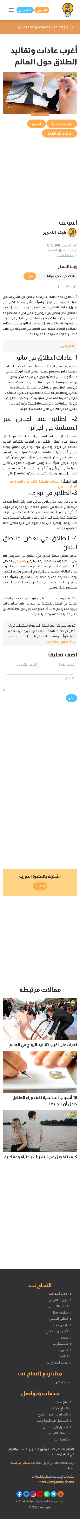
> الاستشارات (62, 1344)
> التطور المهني (60, 1319)
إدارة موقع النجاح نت (61, 641)
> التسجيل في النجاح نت (54, 1421)
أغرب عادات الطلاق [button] (59, 133)
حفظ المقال (65, 255)
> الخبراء (65, 1350)
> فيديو (66, 1337)
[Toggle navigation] (11, 10)
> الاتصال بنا (62, 1439)
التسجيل (25, 10)
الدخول (42, 10)
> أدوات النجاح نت (58, 1362)
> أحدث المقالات (60, 1294)
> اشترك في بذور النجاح (54, 1414)
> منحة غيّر (63, 1382)
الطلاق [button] (36, 124)
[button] (40, 345)
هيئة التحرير (54, 232)
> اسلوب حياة (61, 1312)
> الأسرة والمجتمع (58, 1331)
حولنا (61, 1501)
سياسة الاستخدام (25, 1501)
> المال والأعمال (60, 1306)
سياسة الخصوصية (46, 1501)
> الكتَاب (65, 1356)
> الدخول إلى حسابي (57, 1427)
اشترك (40, 886)
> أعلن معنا (63, 1402)
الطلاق (52, 250)
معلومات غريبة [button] (61, 124)
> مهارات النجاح (60, 1300)
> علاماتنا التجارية (59, 1433)
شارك (30, 276)
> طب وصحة (62, 1325)
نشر (72, 698)
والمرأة (21, 561)
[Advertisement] (40, 178)
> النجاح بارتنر (61, 1408)
